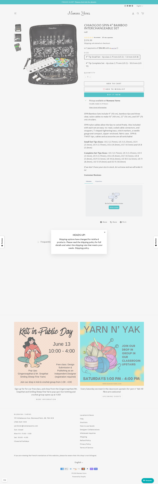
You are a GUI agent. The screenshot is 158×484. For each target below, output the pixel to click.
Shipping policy (82, 248)
